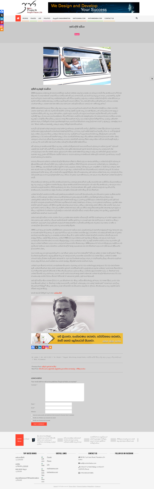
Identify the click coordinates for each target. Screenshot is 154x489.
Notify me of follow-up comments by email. (44, 417)
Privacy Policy (72, 486)
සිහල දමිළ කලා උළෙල (103, 357)
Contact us (97, 486)
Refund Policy (91, 486)
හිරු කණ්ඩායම (116, 357)
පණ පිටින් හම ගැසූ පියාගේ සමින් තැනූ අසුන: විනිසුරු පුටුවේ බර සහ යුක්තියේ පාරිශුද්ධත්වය (86, 440)
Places (49, 461)
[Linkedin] (39, 347)
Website (33, 411)
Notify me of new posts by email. (41, 420)
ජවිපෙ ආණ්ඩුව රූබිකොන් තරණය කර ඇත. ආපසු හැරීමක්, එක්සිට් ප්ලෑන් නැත (60, 440)
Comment (34, 385)
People (77, 34)
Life (48, 465)
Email (33, 408)
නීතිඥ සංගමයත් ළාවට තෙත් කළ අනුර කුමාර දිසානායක (113, 440)
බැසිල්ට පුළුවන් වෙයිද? (49, 366)
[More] (50, 347)
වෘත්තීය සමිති (90, 357)
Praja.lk (56, 486)
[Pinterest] (43, 347)
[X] (36, 347)
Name (33, 404)
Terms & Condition (82, 486)
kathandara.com (52, 472)
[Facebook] (32, 347)
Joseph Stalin (81, 357)
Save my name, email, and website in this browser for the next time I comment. (53, 415)
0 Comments (42, 359)
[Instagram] (46, 347)
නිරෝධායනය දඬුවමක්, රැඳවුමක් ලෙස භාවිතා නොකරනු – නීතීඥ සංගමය (62, 369)
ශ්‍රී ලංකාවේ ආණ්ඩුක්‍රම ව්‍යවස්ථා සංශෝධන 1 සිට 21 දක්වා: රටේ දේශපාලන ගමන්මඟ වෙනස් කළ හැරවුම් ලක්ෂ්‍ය (34, 440)
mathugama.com (52, 468)
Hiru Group (72, 357)
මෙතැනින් (58, 293)
